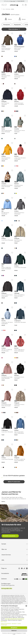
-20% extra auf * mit (14, 1)
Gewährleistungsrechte (7, 585)
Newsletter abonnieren (9, 536)
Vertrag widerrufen (6, 588)
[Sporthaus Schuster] (14, 5)
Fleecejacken (6, 24)
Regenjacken (17, 24)
